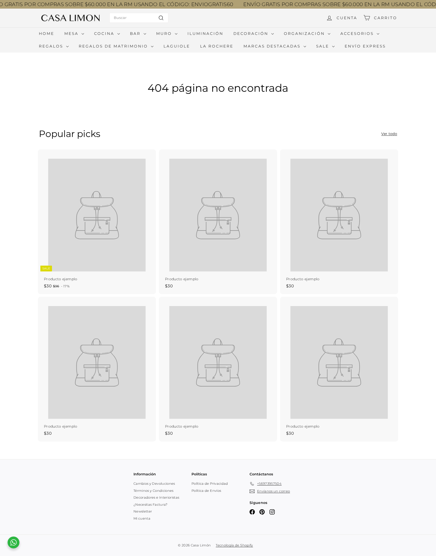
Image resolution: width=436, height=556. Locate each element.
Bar (136, 33)
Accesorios (357, 33)
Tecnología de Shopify (234, 545)
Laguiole (177, 46)
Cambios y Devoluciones (154, 483)
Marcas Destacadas (272, 46)
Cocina (105, 33)
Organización (305, 33)
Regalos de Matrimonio (114, 46)
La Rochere (216, 46)
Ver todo (389, 133)
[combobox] (139, 18)
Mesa (72, 33)
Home (46, 33)
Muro (165, 33)
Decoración (251, 33)
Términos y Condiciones (153, 491)
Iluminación (205, 33)
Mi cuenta (141, 518)
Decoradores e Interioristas (156, 497)
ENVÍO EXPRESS (365, 46)
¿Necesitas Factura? (150, 504)
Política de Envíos (206, 491)
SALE (323, 46)
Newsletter (142, 511)
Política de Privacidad (210, 483)
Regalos (52, 46)
